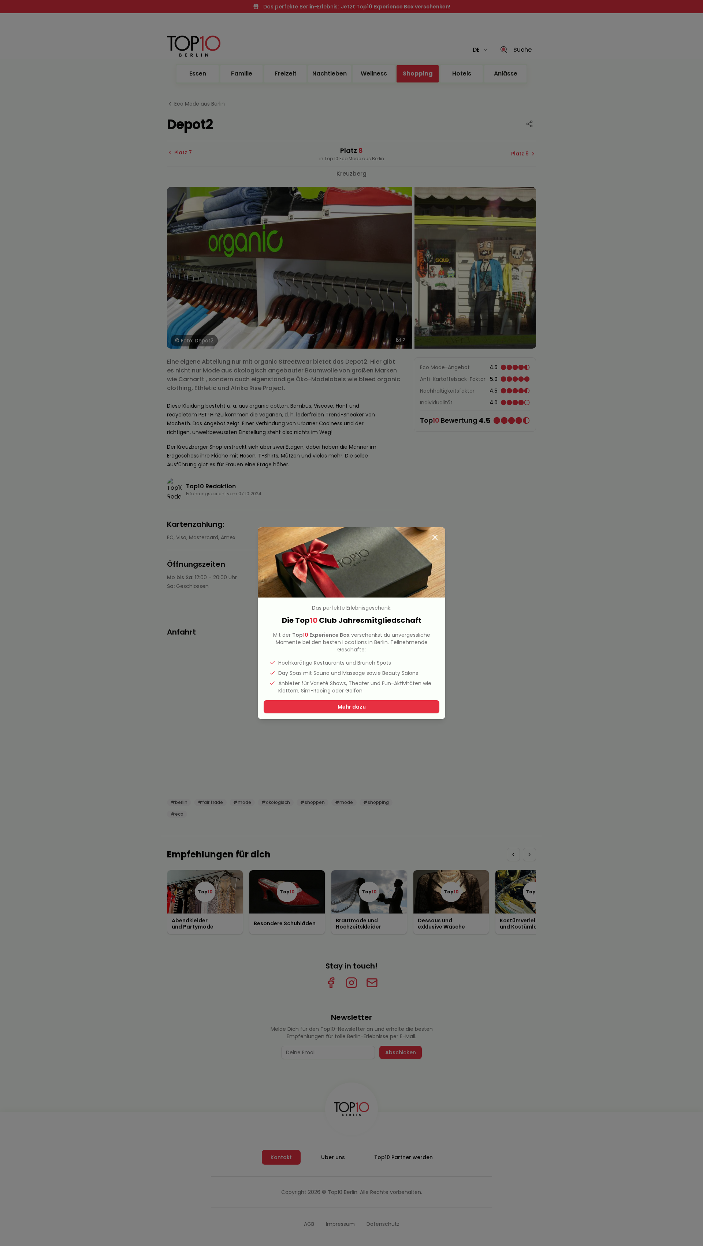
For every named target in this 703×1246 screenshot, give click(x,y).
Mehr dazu (352, 706)
